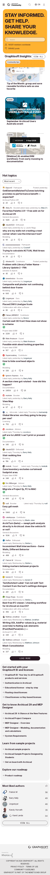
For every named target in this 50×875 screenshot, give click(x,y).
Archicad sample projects (17, 749)
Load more (25, 658)
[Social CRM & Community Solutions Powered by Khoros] (7, 854)
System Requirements (16, 736)
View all (38, 56)
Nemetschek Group (37, 872)
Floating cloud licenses (16, 692)
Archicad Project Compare (18, 718)
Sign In (45, 4)
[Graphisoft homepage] (38, 847)
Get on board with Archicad (18, 762)
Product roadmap (13, 775)
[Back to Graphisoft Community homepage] (15, 4)
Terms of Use (32, 867)
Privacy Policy (17, 867)
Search (29, 4)
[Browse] (4, 5)
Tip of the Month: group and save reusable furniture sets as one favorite (24, 86)
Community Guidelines (24, 869)
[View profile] (4, 187)
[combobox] (25, 39)
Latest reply (24, 208)
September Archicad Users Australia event (21, 122)
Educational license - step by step (21, 687)
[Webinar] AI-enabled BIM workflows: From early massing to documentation (25, 159)
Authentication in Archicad (18, 683)
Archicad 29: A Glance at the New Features (26, 713)
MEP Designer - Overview (17, 723)
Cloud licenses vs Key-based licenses (23, 697)
